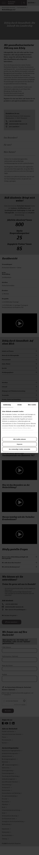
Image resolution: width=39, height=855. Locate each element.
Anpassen (19, 444)
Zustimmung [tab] (7, 405)
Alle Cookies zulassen (19, 439)
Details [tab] (19, 405)
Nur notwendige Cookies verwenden (19, 449)
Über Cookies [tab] (32, 405)
